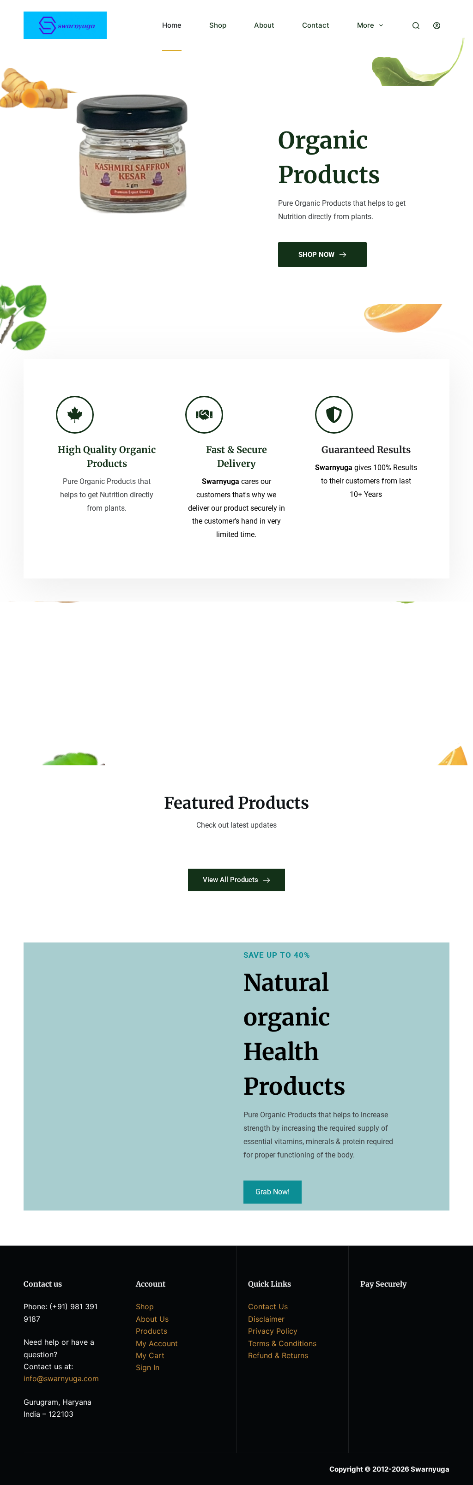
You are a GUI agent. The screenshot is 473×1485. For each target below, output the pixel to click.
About (264, 25)
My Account (157, 1343)
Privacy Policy (272, 1331)
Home (172, 25)
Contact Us (268, 1306)
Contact (315, 25)
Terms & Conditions (282, 1343)
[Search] (415, 25)
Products (151, 1331)
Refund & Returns (278, 1355)
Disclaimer (266, 1319)
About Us (152, 1319)
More (365, 25)
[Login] (436, 25)
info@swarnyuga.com (61, 1378)
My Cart (150, 1355)
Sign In (147, 1367)
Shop (217, 25)
